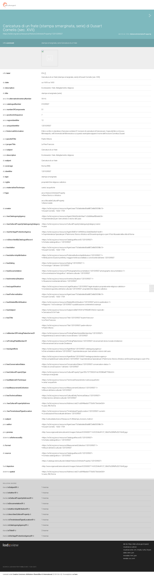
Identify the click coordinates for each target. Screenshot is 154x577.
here (75, 574)
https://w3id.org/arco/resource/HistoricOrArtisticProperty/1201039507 (33, 34)
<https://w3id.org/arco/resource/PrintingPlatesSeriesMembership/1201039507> (72, 334)
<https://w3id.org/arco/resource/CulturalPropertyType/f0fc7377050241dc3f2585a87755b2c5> (78, 373)
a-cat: (18, 240)
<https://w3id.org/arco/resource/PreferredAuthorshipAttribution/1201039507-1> (78, 256)
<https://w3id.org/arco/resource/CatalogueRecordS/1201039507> (67, 241)
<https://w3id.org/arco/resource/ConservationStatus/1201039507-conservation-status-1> (76, 365)
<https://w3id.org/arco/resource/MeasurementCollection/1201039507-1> (70, 389)
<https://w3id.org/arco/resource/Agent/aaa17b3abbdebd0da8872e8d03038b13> (73, 210)
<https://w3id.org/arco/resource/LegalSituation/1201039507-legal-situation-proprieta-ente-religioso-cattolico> (83, 288)
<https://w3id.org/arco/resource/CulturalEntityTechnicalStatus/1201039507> (71, 397)
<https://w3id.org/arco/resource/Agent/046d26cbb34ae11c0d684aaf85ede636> (72, 217)
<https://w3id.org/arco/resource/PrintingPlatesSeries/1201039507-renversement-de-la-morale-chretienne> (82, 342)
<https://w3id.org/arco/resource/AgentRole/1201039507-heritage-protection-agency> (96, 358)
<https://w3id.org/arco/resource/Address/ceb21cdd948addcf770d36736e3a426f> (73, 404)
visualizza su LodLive (129, 547)
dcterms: (12, 438)
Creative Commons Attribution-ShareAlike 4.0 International (32, 574)
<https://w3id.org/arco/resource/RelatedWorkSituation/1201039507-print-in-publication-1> (76, 303)
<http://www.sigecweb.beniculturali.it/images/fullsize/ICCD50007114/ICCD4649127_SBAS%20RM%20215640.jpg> (85, 432)
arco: (12, 104)
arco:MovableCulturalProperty (53, 202)
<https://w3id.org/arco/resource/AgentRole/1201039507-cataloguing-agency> (76, 350)
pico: (14, 188)
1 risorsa (45, 487)
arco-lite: (17, 99)
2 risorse (45, 530)
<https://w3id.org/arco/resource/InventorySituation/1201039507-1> (67, 280)
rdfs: (8, 43)
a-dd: (14, 364)
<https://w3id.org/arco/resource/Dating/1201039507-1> (63, 264)
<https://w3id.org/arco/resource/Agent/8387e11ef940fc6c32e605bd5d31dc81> (88, 233)
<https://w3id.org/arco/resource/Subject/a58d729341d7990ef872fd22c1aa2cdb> (73, 311)
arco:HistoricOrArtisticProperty (53, 194)
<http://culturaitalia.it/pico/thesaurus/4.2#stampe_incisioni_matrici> (67, 419)
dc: (6, 82)
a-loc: (16, 403)
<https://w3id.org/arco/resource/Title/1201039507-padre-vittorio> (67, 326)
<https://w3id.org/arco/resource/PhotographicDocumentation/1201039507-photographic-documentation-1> (83, 272)
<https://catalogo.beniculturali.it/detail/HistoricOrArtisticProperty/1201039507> (72, 461)
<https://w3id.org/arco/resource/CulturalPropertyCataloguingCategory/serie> (71, 225)
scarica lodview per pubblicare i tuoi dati (19, 567)
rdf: (6, 193)
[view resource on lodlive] (150, 15)
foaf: (8, 466)
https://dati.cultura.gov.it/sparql (138, 544)
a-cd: (13, 131)
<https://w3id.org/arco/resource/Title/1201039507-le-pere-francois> (68, 319)
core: (9, 155)
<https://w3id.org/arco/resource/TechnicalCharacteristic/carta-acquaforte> (70, 381)
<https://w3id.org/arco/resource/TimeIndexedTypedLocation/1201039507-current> (73, 412)
